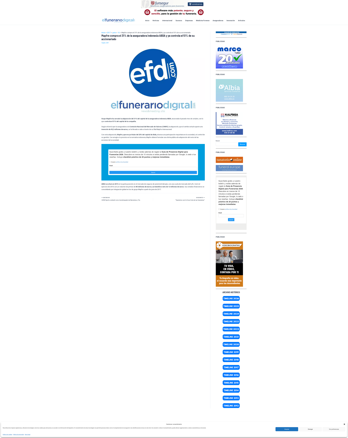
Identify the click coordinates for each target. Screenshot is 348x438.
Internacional (167, 20)
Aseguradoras (218, 20)
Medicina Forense (202, 20)
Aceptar (286, 429)
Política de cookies (7, 434)
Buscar (218, 141)
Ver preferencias (334, 429)
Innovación (231, 20)
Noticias (156, 20)
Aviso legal (27, 434)
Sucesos (179, 20)
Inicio (147, 20)
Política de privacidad (18, 434)
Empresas (189, 20)
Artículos (241, 20)
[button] (344, 424)
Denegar (310, 429)
